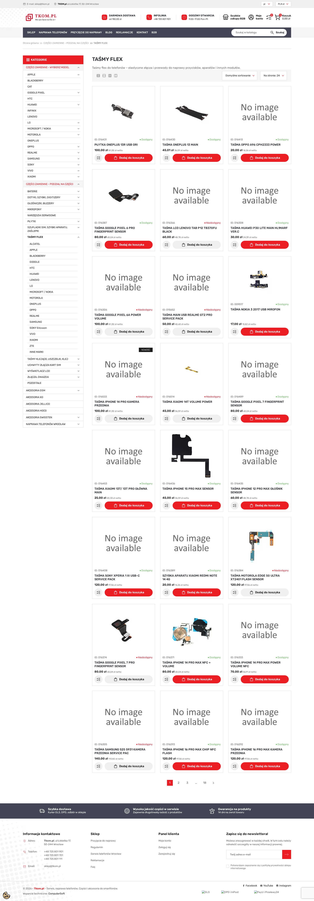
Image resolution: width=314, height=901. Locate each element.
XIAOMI (31, 176)
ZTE (32, 345)
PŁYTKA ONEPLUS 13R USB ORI (116, 144)
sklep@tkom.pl (42, 4)
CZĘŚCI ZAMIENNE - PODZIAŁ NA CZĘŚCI (66, 43)
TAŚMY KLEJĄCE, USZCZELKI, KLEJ (47, 359)
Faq (93, 866)
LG (29, 122)
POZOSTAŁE (34, 383)
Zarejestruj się (166, 853)
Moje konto (164, 840)
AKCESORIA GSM (35, 390)
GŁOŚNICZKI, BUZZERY (40, 203)
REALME (32, 152)
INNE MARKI (36, 351)
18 (204, 782)
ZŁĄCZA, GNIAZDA (38, 377)
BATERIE (32, 191)
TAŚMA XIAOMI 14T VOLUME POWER (187, 401)
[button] (283, 17)
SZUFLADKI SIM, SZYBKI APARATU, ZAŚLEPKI (47, 229)
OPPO (30, 146)
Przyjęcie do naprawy (103, 840)
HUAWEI (32, 104)
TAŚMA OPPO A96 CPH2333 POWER (256, 144)
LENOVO (32, 116)
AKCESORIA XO (34, 397)
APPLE (31, 74)
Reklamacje (97, 860)
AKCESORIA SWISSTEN (39, 417)
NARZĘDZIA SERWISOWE (41, 215)
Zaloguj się (164, 847)
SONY (30, 164)
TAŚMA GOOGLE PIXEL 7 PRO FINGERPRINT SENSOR (114, 664)
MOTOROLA (34, 134)
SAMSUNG (33, 158)
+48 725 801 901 (162, 19)
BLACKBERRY (35, 80)
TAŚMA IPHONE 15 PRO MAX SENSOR (188, 488)
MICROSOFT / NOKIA (39, 128)
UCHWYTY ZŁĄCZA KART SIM (44, 365)
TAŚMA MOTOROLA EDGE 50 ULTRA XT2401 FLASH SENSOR (255, 577)
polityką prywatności (273, 865)
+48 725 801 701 (53, 855)
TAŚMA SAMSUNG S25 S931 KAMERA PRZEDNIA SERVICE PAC (119, 751)
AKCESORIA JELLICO (38, 403)
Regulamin (97, 847)
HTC (29, 98)
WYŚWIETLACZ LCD (38, 371)
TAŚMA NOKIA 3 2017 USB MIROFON (255, 309)
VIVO (30, 170)
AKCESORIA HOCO (36, 410)
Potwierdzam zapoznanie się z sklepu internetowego (261, 867)
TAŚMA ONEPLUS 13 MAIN (180, 144)
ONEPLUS (33, 140)
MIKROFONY (34, 209)
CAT (29, 86)
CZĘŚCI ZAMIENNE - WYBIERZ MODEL (47, 67)
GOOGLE (34, 261)
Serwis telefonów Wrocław (106, 853)
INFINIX (31, 110)
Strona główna (31, 43)
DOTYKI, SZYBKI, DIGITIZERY (43, 197)
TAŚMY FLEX (35, 237)
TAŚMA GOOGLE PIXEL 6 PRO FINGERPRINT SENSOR (114, 229)
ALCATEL (35, 243)
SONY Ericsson (38, 327)
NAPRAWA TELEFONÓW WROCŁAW (45, 424)
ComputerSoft (56, 893)
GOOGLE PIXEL (36, 92)
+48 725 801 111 (53, 858)
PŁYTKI (31, 221)
